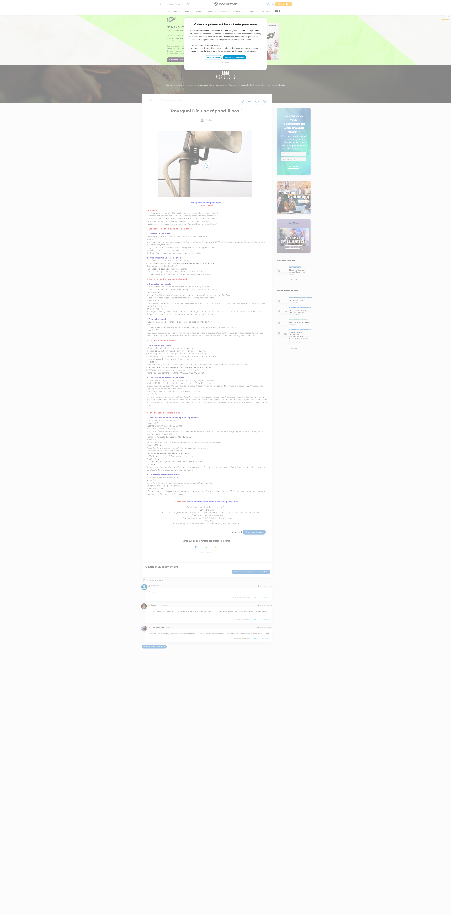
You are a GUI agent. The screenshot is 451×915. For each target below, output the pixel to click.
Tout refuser (225, 62)
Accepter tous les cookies (234, 57)
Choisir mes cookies (213, 57)
